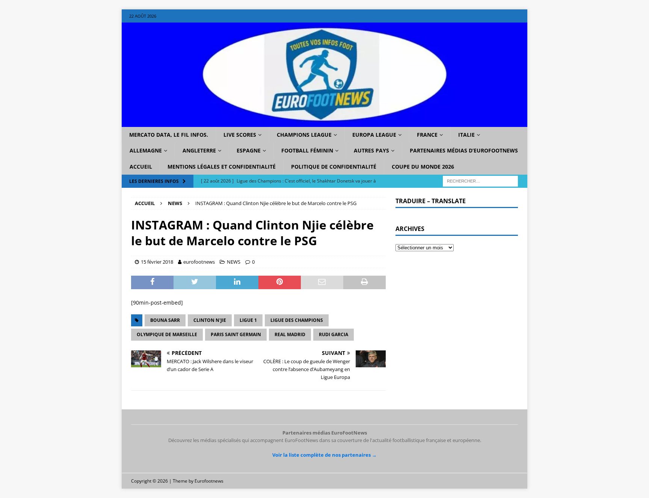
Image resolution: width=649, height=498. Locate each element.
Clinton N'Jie (209, 320)
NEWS (233, 261)
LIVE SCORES (239, 134)
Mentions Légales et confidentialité (222, 166)
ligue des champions (296, 320)
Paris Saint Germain (236, 334)
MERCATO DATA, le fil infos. (168, 134)
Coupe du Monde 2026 (423, 166)
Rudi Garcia (333, 334)
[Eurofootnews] (324, 122)
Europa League (374, 134)
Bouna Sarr (165, 320)
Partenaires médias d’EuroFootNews (464, 150)
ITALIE (466, 134)
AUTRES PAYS (371, 150)
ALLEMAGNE (146, 150)
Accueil (141, 166)
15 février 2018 (157, 261)
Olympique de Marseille (167, 334)
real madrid (290, 334)
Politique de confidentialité (333, 166)
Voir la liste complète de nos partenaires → (324, 454)
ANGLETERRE (199, 150)
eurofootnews (199, 261)
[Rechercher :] (480, 180)
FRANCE (427, 134)
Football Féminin (307, 150)
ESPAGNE (249, 150)
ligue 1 (248, 320)
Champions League (304, 134)
